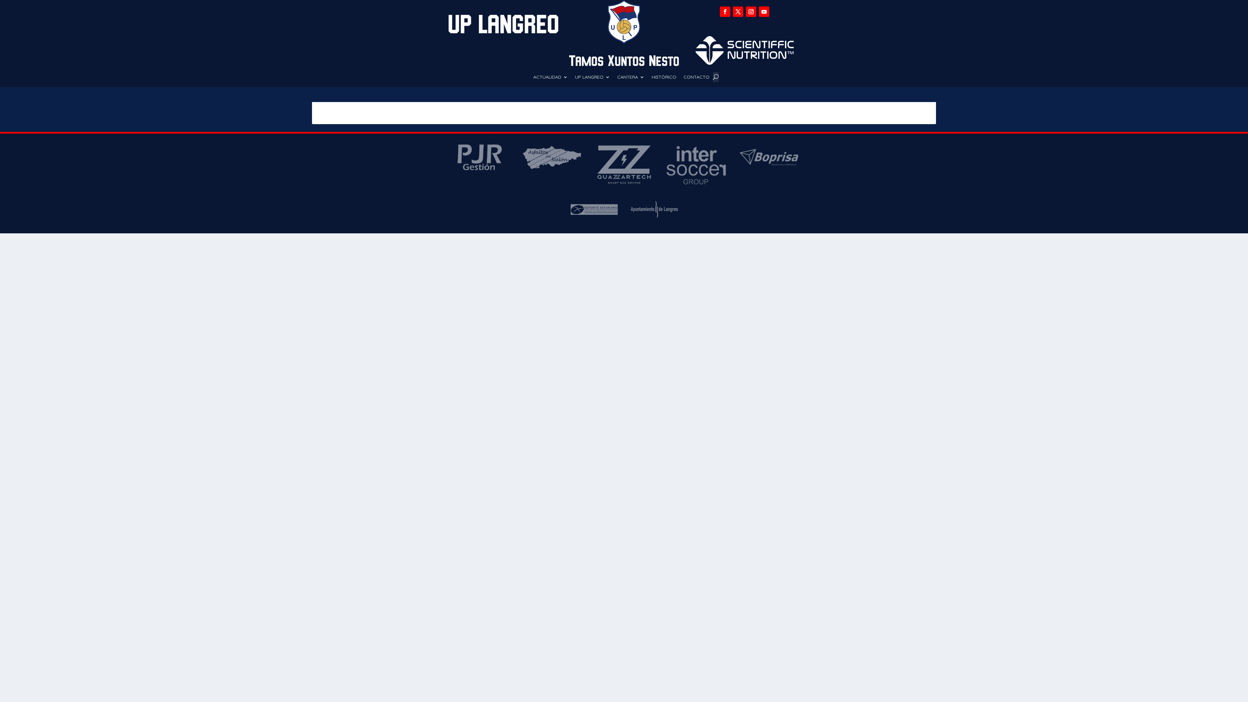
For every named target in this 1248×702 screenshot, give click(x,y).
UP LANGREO (589, 77)
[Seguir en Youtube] (764, 11)
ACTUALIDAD (547, 77)
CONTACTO (696, 77)
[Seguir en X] (738, 11)
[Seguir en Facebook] (725, 11)
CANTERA (627, 77)
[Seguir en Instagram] (751, 11)
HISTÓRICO (664, 77)
